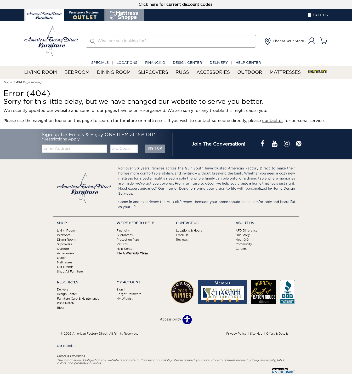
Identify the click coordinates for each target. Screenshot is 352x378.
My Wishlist (125, 298)
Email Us (182, 235)
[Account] (312, 41)
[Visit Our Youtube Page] (275, 144)
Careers (241, 248)
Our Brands (65, 266)
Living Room (40, 72)
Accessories (213, 72)
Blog (60, 307)
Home (8, 82)
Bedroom (77, 72)
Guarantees (125, 235)
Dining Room (114, 72)
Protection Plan (128, 239)
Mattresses (285, 72)
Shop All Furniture (70, 271)
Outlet (318, 72)
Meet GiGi (242, 239)
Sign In (121, 289)
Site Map (256, 333)
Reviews (182, 239)
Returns (122, 244)
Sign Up (155, 148)
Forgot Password (129, 294)
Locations (127, 62)
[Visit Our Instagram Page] (287, 144)
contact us (272, 121)
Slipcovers (153, 72)
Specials (100, 62)
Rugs (182, 72)
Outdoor (249, 72)
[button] (284, 41)
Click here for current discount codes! (176, 4)
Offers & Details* (278, 333)
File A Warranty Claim (132, 253)
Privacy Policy (236, 333)
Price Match (65, 303)
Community (244, 244)
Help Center (248, 62)
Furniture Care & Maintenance (78, 298)
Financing (155, 62)
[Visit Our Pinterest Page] (298, 144)
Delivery (219, 62)
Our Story (243, 235)
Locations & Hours (189, 230)
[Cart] (324, 41)
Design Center (187, 62)
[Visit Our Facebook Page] (263, 144)
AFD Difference (246, 230)
